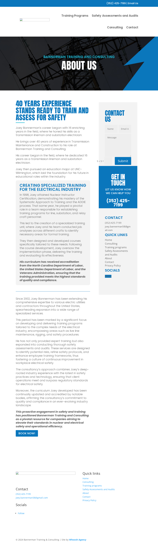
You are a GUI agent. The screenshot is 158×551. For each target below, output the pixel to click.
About (108, 258)
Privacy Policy (113, 265)
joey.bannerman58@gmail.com (32, 497)
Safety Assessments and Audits (115, 16)
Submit (123, 161)
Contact (132, 27)
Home (108, 240)
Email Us (133, 3)
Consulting (115, 27)
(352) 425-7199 (116, 3)
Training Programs (74, 16)
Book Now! (27, 433)
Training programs (116, 247)
